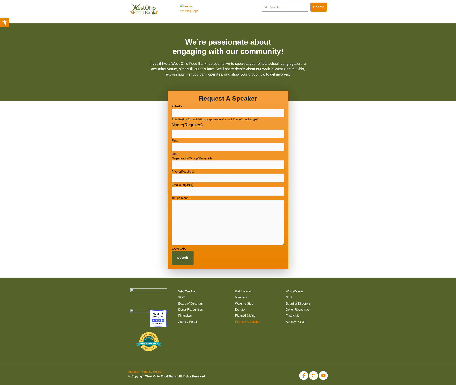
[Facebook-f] (303, 375)
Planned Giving (245, 315)
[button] (4, 22)
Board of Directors (190, 303)
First (175, 140)
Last (174, 153)
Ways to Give (244, 303)
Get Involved (243, 291)
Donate (240, 309)
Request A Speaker (248, 321)
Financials (185, 315)
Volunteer (241, 297)
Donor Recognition (190, 309)
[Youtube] (323, 375)
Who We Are (186, 291)
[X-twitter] (313, 375)
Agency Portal (187, 321)
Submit (182, 258)
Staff (181, 297)
